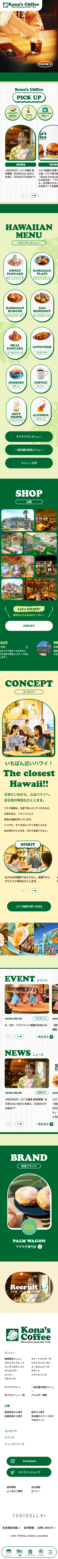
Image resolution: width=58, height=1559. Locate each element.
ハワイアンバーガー (41, 1363)
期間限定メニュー (14, 1359)
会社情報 (35, 1487)
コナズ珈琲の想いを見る (29, 906)
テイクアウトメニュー (29, 436)
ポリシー (35, 1491)
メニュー (10, 1352)
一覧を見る (42, 1037)
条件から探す (38, 1412)
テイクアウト (11, 1387)
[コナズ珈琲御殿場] (17, 520)
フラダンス (40, 1018)
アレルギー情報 (39, 1395)
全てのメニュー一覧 (15, 1395)
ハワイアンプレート (15, 1363)
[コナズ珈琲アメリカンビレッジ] (46, 566)
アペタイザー (11, 1371)
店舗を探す (29, 626)
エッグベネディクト (14, 1367)
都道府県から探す (14, 1412)
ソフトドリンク (39, 1375)
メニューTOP (29, 463)
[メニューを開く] (50, 1552)
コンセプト (11, 1431)
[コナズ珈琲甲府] (12, 543)
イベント (10, 1437)
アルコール (10, 1378)
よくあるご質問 (15, 1491)
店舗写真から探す (14, 1416)
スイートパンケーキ (41, 1359)
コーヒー (9, 1375)
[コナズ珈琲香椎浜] (12, 589)
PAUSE (44, 64)
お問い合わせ (45, 1527)
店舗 (7, 1406)
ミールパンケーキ (40, 1367)
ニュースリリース (14, 1444)
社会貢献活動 (10, 1527)
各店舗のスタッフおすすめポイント (42, 1418)
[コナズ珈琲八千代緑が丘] (40, 589)
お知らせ (41, 1092)
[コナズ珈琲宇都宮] (40, 543)
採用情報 (11, 1487)
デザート (35, 1371)
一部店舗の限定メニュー (29, 450)
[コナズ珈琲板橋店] (46, 520)
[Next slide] (34, 195)
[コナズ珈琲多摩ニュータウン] (17, 566)
